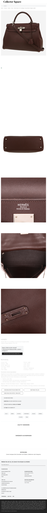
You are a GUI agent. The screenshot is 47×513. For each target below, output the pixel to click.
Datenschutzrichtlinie (6, 491)
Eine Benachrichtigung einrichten (12, 389)
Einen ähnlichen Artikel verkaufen (12, 393)
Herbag (40, 413)
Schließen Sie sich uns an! (6, 481)
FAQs (2, 476)
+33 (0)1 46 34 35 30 (28, 475)
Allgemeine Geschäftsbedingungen (8, 488)
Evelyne (18, 413)
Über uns (3, 479)
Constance (26, 413)
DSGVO (2, 493)
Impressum (3, 489)
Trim (27, 417)
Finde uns (3, 473)
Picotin (20, 417)
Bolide (33, 413)
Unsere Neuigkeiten (5, 483)
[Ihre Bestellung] (43, 2)
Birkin (12, 413)
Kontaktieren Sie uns (5, 471)
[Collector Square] (12, 1)
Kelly (6, 413)
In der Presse (4, 484)
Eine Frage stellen (34, 389)
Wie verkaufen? (4, 474)
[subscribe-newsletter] (45, 464)
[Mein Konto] (45, 2)
